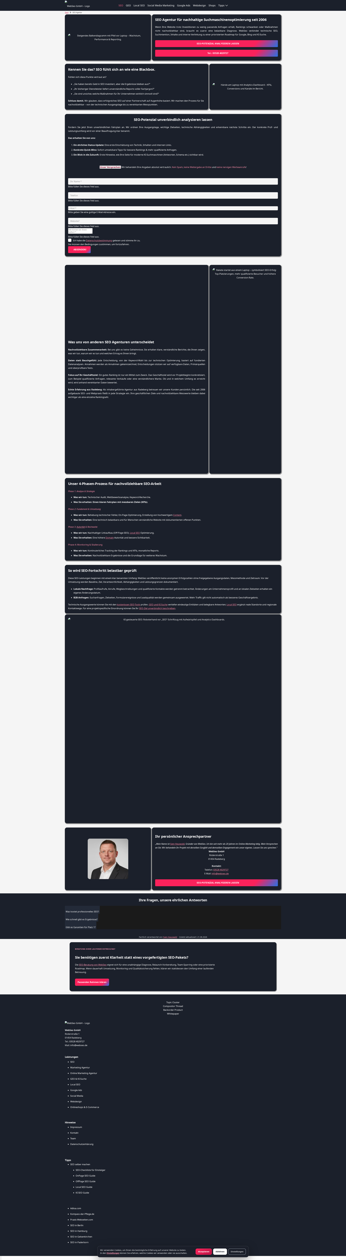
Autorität (81, 526)
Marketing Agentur (80, 1067)
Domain (110, 537)
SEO (72, 1061)
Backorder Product (173, 1009)
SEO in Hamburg (78, 1231)
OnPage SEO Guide (85, 1175)
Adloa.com (75, 1208)
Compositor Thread (173, 1006)
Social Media (76, 1095)
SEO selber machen (80, 1164)
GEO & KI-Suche (78, 1078)
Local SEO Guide (84, 1187)
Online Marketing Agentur (83, 1073)
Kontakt (74, 1132)
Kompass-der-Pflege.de (82, 1214)
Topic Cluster (173, 1002)
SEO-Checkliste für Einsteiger (90, 1170)
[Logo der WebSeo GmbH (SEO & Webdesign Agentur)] (77, 5)
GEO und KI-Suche (158, 604)
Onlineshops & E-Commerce (84, 1107)
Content (177, 515)
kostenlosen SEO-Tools (128, 604)
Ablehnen (220, 1251)
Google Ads (76, 1090)
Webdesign (76, 1101)
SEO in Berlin (76, 1225)
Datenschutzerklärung (81, 1144)
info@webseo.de (220, 873)
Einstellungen (113, 1253)
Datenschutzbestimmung (99, 240)
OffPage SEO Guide (85, 1181)
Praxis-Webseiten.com (81, 1219)
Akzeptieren (203, 1251)
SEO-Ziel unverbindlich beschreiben (157, 608)
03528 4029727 (220, 869)
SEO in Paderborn (79, 1242)
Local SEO (135, 532)
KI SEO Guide (82, 1192)
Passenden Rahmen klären (92, 982)
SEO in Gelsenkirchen (81, 1236)
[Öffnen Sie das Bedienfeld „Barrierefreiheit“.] (1, 1258)
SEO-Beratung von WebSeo (93, 964)
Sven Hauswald (177, 843)
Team (73, 1138)
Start (67, 12)
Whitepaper (173, 1013)
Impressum (76, 1127)
